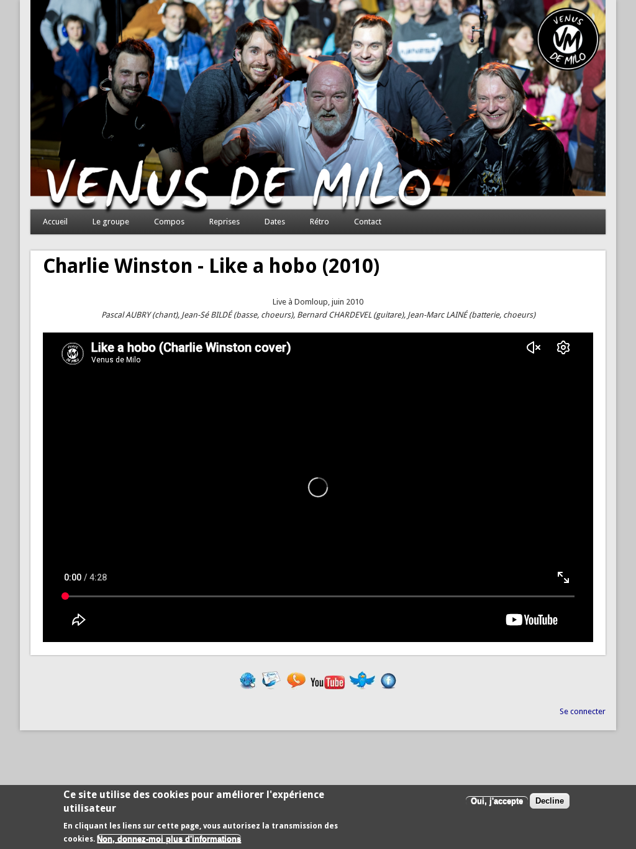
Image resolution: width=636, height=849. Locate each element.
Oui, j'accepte (497, 800)
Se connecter (583, 711)
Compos (169, 221)
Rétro (319, 221)
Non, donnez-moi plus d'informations (169, 838)
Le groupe (111, 221)
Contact (367, 221)
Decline (549, 800)
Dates (275, 221)
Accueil (55, 221)
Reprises (224, 221)
